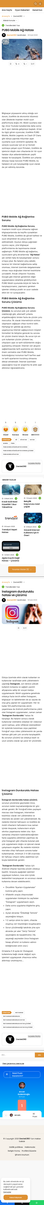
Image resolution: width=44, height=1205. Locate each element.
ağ (16, 440)
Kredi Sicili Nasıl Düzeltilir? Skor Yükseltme (9, 504)
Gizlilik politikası (16, 1147)
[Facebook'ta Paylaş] (7, 1202)
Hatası (32, 440)
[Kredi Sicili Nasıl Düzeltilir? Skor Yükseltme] (11, 489)
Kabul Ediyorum (16, 1197)
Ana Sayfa (7, 10)
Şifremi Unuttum (22, 1155)
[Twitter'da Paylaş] (22, 1202)
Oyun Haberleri (22, 10)
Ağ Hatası (23, 440)
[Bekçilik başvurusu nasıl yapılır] (33, 489)
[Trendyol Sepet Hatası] (11, 518)
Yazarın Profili (34, 463)
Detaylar (7, 1192)
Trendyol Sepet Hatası (9, 531)
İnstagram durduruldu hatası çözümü (17, 1023)
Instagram (19, 1013)
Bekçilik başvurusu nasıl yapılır (32, 504)
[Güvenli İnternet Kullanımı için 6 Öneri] (33, 518)
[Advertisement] (22, 90)
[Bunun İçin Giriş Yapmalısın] (10, 64)
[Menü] (40, 4)
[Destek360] (10, 467)
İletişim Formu (14, 1151)
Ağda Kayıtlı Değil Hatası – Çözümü (10, 559)
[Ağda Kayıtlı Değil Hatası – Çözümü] (11, 546)
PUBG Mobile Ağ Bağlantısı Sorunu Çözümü (18, 451)
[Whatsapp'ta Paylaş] (36, 1202)
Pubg (13, 443)
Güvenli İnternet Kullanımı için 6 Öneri (32, 533)
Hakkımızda (30, 1147)
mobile (5, 443)
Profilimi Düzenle (29, 1151)
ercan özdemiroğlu (22, 1093)
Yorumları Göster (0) (20, 569)
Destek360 (11, 35)
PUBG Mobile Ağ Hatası (11, 454)
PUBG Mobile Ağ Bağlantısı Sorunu (15, 447)
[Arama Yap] (36, 4)
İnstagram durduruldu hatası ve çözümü (18, 1027)
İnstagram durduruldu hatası (14, 1020)
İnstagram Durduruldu (11, 1016)
